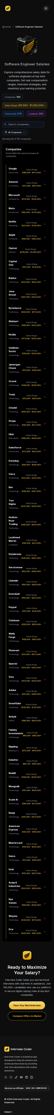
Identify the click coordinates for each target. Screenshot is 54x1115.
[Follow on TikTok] (16, 1077)
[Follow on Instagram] (11, 1077)
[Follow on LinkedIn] (26, 1077)
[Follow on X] (5, 1077)
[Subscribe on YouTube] (21, 1077)
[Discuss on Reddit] (31, 1077)
